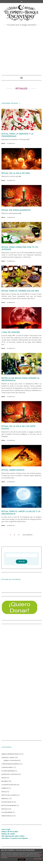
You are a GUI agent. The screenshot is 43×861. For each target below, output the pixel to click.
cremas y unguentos (11, 760)
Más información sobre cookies (13, 836)
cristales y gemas (8, 757)
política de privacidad (18, 856)
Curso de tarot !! (7, 767)
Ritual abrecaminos (13, 470)
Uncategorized (7, 812)
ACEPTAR (21, 859)
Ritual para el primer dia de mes (20, 291)
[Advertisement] (21, 49)
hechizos (5, 781)
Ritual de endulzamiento (16, 210)
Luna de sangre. (11, 332)
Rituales (3, 143)
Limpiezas (5, 788)
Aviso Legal (6, 829)
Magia (4, 791)
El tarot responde (8, 771)
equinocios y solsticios (10, 774)
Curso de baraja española (11, 764)
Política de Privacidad (10, 832)
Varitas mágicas (7, 816)
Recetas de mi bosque (9, 805)
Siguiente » (28, 535)
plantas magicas (7, 802)
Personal (5, 798)
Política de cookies (8, 834)
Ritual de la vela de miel (16, 173)
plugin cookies (38, 858)
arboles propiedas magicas (11, 754)
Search (21, 562)
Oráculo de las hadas (9, 795)
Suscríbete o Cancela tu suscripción (15, 838)
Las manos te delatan (9, 784)
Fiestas (4, 777)
